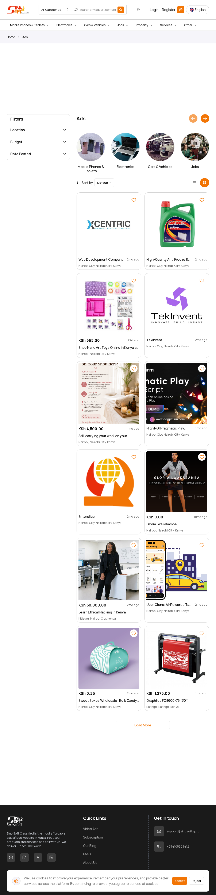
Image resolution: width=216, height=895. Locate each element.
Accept (180, 881)
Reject (196, 881)
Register (169, 9)
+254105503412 (178, 846)
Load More (142, 725)
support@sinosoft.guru (183, 831)
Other (188, 25)
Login (154, 9)
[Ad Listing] (180, 9)
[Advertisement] (108, 79)
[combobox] (55, 9)
